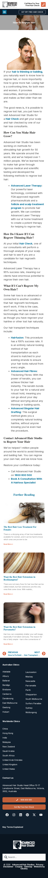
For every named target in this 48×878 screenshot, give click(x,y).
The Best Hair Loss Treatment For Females (20, 528)
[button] (4, 12)
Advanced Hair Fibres (24, 371)
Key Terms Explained (12, 827)
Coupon (19, 866)
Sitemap (28, 866)
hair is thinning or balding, (27, 71)
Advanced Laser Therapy (26, 185)
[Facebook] (7, 815)
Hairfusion (17, 337)
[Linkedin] (21, 815)
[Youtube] (41, 815)
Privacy (39, 864)
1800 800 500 (23, 475)
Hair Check (12, 118)
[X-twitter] (34, 815)
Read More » (8, 544)
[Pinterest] (27, 815)
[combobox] (24, 857)
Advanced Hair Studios (23, 864)
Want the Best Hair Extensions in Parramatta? (19, 628)
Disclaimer (8, 866)
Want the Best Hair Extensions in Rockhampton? (19, 578)
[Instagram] (14, 815)
